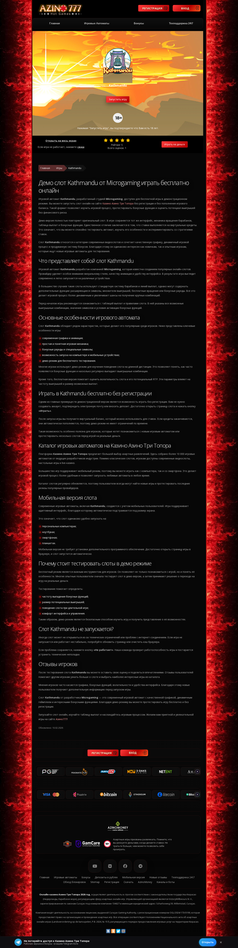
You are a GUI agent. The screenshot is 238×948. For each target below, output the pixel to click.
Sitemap (95, 882)
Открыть (208, 942)
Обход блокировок (74, 882)
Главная (54, 23)
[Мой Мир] (123, 931)
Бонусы (139, 23)
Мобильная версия (133, 877)
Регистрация (152, 8)
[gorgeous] (128, 140)
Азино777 (61, 719)
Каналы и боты (166, 882)
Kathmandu (74, 168)
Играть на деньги (174, 144)
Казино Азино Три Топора (117, 203)
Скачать (128, 882)
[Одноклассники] (113, 931)
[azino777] (110, 866)
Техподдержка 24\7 (181, 23)
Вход (185, 8)
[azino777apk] (140, 866)
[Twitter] (118, 931)
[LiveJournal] (128, 931)
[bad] (106, 140)
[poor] (111, 140)
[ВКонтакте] (108, 931)
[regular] (117, 140)
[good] (122, 140)
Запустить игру (118, 99)
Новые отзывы (158, 877)
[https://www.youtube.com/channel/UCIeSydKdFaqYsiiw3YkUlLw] (94, 866)
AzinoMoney (145, 882)
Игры (59, 168)
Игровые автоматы (96, 23)
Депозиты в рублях (106, 877)
